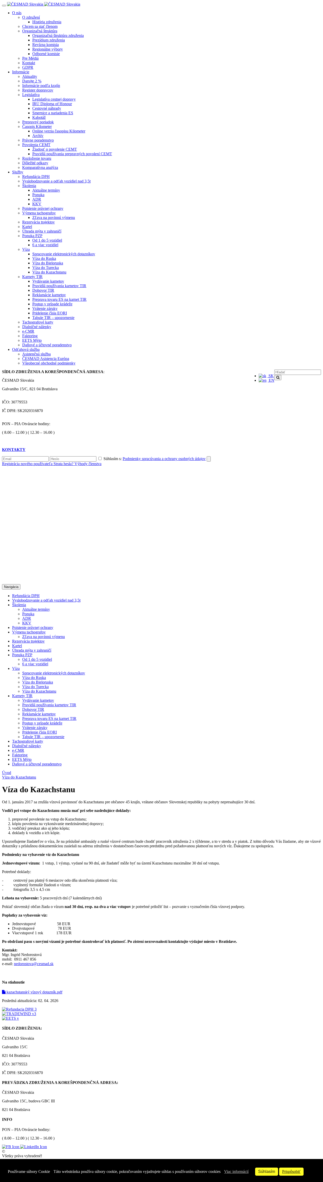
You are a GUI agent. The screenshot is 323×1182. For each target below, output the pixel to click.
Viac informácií (236, 1171)
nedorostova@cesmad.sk (33, 964)
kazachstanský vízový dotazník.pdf (34, 992)
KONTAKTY (13, 449)
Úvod (6, 772)
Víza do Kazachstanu (19, 777)
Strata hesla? (63, 464)
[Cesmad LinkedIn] (33, 1147)
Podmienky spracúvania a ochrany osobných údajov (164, 459)
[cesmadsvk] (11, 1147)
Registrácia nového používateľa (27, 464)
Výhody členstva (87, 464)
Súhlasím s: (154, 459)
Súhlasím (266, 1171)
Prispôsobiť (291, 1171)
